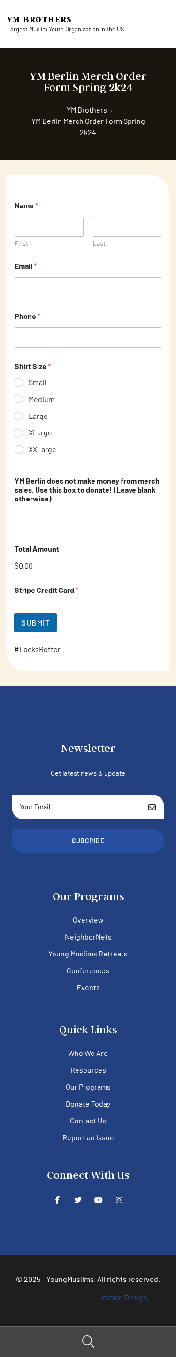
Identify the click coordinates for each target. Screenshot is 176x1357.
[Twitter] (77, 1199)
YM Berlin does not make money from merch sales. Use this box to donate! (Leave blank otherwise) (87, 489)
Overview (88, 919)
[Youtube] (98, 1199)
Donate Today (88, 1103)
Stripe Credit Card (46, 589)
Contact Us (88, 1120)
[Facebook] (57, 1199)
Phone (27, 315)
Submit (35, 622)
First (21, 243)
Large (38, 415)
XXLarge (42, 449)
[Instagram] (119, 1199)
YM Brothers (39, 19)
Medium (41, 398)
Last (99, 243)
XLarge (40, 432)
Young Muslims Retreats (88, 953)
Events (88, 987)
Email (26, 265)
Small (37, 382)
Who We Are (88, 1052)
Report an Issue (88, 1137)
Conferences (88, 970)
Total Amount (37, 548)
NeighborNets (88, 936)
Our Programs (88, 1086)
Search (88, 1342)
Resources (88, 1069)
